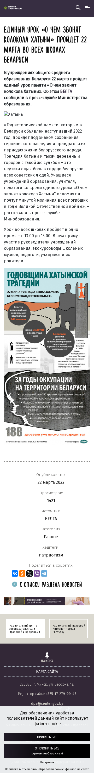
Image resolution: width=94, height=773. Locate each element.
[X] (29, 573)
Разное (51, 536)
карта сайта (47, 671)
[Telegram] (44, 573)
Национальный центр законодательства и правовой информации (24, 629)
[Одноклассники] (22, 573)
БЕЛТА (51, 518)
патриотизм (51, 555)
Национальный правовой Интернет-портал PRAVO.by (68, 629)
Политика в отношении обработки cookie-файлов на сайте (47, 769)
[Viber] (37, 573)
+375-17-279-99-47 (61, 694)
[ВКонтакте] (15, 573)
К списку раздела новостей (50, 585)
